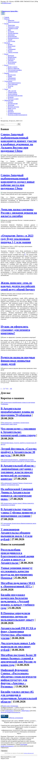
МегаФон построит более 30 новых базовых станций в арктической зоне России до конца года (18, 659)
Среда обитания (12, 84)
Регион (6, 23)
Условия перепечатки (14, 113)
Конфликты (11, 59)
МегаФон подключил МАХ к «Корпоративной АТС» (18, 584)
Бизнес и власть (12, 67)
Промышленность (13, 38)
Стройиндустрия (13, 28)
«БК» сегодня (12, 91)
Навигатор (11, 20)
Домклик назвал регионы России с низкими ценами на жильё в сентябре (19, 213)
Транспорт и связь (13, 27)
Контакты (11, 111)
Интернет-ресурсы (13, 107)
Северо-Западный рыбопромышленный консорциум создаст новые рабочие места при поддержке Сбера (18, 182)
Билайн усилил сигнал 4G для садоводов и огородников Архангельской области (19, 696)
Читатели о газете (13, 99)
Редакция (10, 97)
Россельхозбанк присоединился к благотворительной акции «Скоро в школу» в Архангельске (17, 556)
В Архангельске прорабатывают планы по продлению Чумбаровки (17, 412)
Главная (6, 17)
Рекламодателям (13, 103)
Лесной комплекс (13, 33)
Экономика (11, 35)
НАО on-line (11, 41)
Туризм (10, 39)
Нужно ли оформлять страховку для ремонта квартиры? (15, 330)
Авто (9, 87)
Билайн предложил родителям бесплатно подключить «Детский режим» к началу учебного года (17, 601)
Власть (6, 65)
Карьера (6, 73)
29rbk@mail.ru (25, 710)
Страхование (12, 49)
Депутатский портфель (15, 70)
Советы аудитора (13, 52)
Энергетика (11, 25)
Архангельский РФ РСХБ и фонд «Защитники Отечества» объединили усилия (18, 633)
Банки (9, 47)
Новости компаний (13, 22)
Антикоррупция (12, 71)
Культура (10, 86)
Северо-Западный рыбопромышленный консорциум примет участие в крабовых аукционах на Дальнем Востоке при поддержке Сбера (19, 142)
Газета (6, 89)
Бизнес (6, 54)
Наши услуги (12, 108)
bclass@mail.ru (9, 710)
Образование (12, 78)
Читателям (11, 105)
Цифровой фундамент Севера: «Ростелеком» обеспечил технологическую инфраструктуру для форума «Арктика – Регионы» (18, 678)
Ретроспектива (12, 36)
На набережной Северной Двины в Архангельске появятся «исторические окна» (17, 493)
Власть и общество (13, 68)
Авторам (10, 110)
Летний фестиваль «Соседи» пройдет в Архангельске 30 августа (19, 452)
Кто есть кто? (12, 79)
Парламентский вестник (15, 95)
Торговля (10, 60)
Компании (11, 55)
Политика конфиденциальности (17, 115)
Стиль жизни (8, 81)
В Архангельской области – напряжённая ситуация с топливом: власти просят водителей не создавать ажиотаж (18, 472)
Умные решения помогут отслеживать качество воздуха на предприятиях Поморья (17, 572)
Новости (6, 19)
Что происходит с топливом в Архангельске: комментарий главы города (18, 432)
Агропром (11, 31)
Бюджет (10, 44)
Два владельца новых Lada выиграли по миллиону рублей (18, 646)
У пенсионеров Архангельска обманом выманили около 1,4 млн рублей (16, 534)
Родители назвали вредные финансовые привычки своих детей (18, 361)
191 (11, 388)
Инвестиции (11, 46)
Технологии (11, 63)
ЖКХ (9, 30)
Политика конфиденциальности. (10, 712)
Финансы (7, 43)
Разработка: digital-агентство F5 (29, 753)
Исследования (12, 62)
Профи (10, 76)
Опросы (10, 102)
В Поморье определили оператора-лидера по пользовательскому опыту (17, 616)
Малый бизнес (12, 57)
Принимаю (4, 750)
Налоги (10, 51)
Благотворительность (14, 83)
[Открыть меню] (3, 13)
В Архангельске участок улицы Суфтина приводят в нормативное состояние (18, 512)
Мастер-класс (12, 75)
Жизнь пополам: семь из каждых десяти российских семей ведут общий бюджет (18, 286)
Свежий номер (12, 92)
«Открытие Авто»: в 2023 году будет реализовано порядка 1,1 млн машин (17, 239)
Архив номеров (12, 94)
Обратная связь (8, 100)
